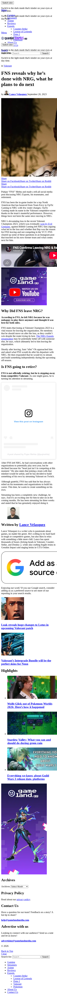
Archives (5, 886)
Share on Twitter (28, 181)
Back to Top (7, 951)
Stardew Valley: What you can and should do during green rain (29, 741)
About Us (12, 42)
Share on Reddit (43, 181)
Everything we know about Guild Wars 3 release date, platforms (28, 777)
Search (45, 53)
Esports (10, 26)
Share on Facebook (10, 181)
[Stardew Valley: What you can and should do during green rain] (31, 723)
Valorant (17, 984)
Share (4, 178)
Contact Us (12, 992)
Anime (10, 20)
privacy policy (23, 899)
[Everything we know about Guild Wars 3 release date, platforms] (31, 759)
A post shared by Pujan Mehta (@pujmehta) (28, 454)
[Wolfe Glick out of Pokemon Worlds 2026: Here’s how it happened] (31, 687)
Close (4, 954)
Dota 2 (16, 34)
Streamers (12, 18)
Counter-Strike (20, 29)
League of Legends (22, 31)
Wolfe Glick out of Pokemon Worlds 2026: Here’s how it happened (29, 705)
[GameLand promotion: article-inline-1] (24, 304)
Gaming (11, 15)
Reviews (11, 23)
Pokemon (17, 986)
